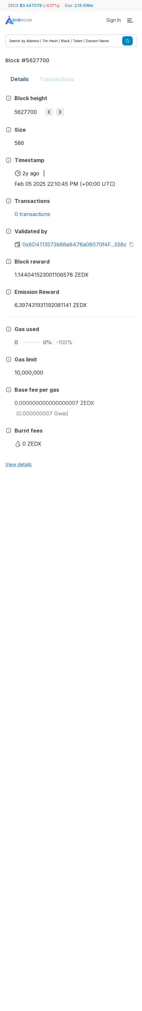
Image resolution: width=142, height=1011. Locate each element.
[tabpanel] (71, 281)
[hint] (8, 98)
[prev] (49, 112)
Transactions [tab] (56, 79)
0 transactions (32, 214)
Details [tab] (20, 79)
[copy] (132, 244)
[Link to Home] (18, 20)
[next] (60, 112)
